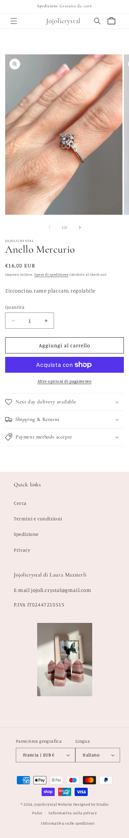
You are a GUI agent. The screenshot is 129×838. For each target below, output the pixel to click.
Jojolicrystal (45, 804)
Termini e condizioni (38, 518)
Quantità (14, 307)
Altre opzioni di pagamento (64, 381)
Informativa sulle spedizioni (68, 823)
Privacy (22, 550)
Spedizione (26, 534)
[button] (13, 21)
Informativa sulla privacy (73, 812)
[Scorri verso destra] (79, 227)
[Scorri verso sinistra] (49, 227)
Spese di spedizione (51, 274)
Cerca (20, 503)
